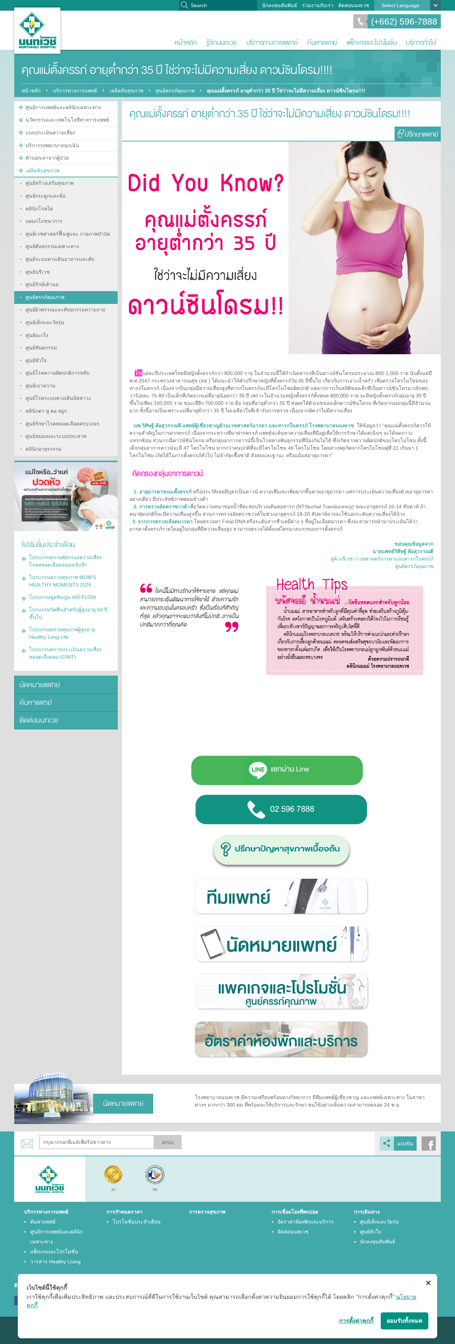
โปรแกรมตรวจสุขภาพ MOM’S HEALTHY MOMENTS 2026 (62, 581)
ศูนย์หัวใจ (370, 1232)
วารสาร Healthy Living (55, 1261)
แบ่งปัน (405, 1143)
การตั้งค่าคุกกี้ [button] (356, 1320)
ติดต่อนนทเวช (353, 5)
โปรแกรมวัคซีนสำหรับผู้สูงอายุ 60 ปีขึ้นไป (68, 613)
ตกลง (168, 1143)
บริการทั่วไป (421, 42)
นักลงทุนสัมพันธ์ (279, 5)
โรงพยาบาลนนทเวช (37, 30)
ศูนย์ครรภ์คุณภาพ (175, 90)
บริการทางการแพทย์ (272, 42)
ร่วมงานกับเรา (317, 5)
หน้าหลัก (186, 42)
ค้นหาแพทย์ (322, 42)
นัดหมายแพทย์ (40, 684)
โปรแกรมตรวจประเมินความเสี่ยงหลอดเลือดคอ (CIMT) (65, 653)
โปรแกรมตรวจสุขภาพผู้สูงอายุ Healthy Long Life (62, 633)
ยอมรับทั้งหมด (404, 1320)
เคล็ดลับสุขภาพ (126, 90)
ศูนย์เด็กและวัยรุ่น (379, 1222)
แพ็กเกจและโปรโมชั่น (372, 42)
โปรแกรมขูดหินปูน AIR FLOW (62, 597)
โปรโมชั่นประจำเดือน (137, 1222)
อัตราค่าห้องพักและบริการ (306, 1222)
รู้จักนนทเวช (221, 42)
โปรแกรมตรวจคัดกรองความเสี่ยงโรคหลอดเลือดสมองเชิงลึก (65, 561)
